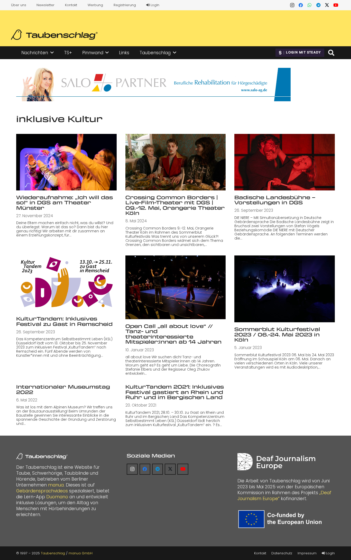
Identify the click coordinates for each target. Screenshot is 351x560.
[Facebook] (301, 5)
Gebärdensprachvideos (42, 491)
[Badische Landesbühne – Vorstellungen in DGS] (284, 162)
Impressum (307, 553)
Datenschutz (281, 553)
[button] (52, 52)
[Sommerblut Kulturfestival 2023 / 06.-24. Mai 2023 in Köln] (284, 288)
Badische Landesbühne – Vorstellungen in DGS (274, 200)
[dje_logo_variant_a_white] (276, 461)
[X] (327, 5)
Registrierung (125, 5)
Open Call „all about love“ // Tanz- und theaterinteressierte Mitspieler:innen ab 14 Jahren (173, 334)
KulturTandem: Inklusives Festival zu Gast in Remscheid (64, 321)
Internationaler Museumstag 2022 (63, 389)
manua (56, 485)
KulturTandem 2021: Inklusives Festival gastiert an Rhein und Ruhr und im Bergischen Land (174, 392)
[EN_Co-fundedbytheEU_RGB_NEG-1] (281, 519)
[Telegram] (318, 5)
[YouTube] (335, 5)
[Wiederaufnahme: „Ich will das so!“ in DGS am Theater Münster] (66, 162)
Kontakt (71, 5)
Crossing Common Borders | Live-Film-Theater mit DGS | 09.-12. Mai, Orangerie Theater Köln (175, 205)
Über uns (18, 5)
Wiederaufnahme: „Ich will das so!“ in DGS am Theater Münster (64, 202)
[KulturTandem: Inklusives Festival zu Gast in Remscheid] (66, 283)
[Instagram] (292, 5)
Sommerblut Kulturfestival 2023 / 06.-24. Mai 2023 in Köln (277, 334)
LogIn (154, 5)
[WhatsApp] (309, 5)
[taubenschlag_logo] (54, 35)
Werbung (95, 5)
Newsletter (45, 5)
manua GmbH (81, 553)
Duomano (57, 497)
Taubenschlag (53, 553)
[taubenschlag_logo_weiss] (42, 456)
